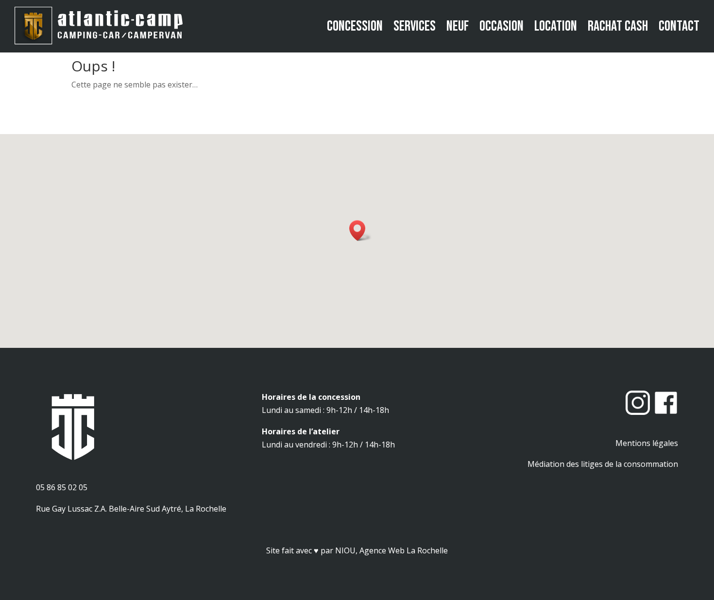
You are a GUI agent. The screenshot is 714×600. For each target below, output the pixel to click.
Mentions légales (646, 443)
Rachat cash (618, 26)
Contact (679, 26)
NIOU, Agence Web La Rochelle (391, 550)
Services (414, 26)
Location (555, 26)
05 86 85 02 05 (61, 487)
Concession (355, 26)
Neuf (457, 26)
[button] (360, 230)
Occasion (501, 26)
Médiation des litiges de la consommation (602, 464)
